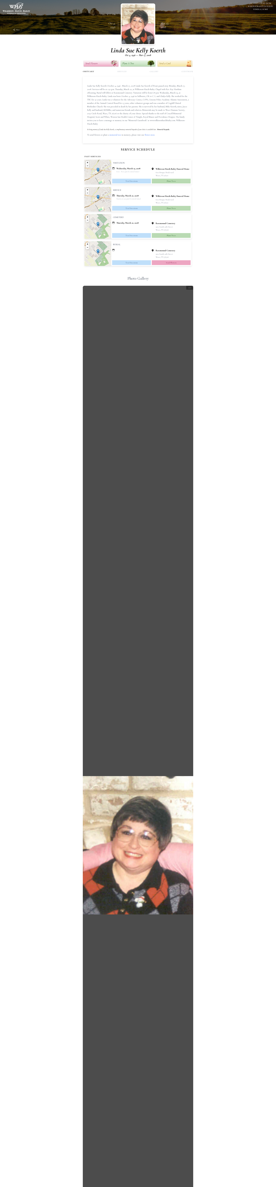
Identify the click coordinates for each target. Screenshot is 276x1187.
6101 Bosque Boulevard (165, 172)
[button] (98, 170)
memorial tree (115, 135)
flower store (150, 135)
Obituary (88, 71)
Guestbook (187, 71)
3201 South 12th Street (164, 227)
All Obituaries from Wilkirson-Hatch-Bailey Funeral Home (260, 6)
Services (122, 71)
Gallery (154, 71)
